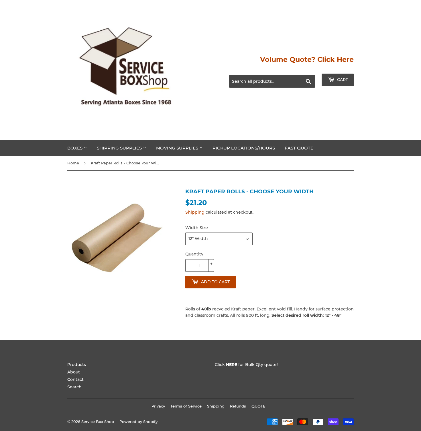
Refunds (238, 406)
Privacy (158, 406)
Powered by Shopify (138, 421)
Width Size (196, 227)
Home (73, 163)
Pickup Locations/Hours (244, 148)
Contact (75, 379)
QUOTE (258, 406)
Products (76, 364)
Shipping (194, 212)
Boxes (75, 148)
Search (74, 386)
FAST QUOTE (299, 148)
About (73, 372)
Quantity (194, 254)
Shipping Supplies (120, 148)
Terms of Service (186, 406)
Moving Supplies (177, 148)
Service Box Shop (97, 421)
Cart (342, 79)
